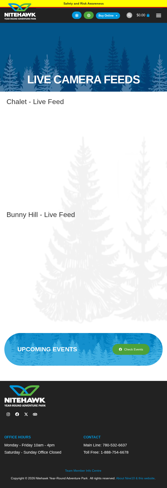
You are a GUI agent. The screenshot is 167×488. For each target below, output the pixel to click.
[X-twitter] (26, 414)
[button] (129, 15)
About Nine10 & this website (135, 478)
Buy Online (106, 15)
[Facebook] (17, 414)
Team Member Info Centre (83, 470)
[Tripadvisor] (35, 414)
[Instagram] (8, 414)
